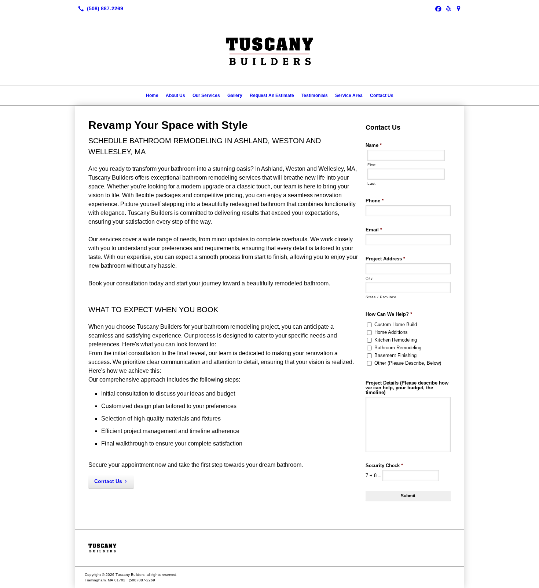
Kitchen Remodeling (395, 340)
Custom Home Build (395, 324)
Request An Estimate (272, 95)
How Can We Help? (389, 314)
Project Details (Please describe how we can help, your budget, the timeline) (407, 387)
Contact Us (381, 95)
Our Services (206, 95)
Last (371, 183)
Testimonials (314, 95)
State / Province (381, 297)
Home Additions (391, 332)
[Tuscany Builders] (269, 548)
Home (152, 95)
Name (374, 145)
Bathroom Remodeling (397, 347)
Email (374, 229)
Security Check (384, 465)
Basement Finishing (395, 355)
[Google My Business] (459, 8)
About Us (175, 95)
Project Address (385, 258)
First (371, 165)
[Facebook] (438, 8)
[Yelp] (448, 8)
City (369, 278)
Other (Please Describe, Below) (407, 363)
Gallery (234, 95)
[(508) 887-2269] (99, 8)
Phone (375, 200)
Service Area (349, 95)
